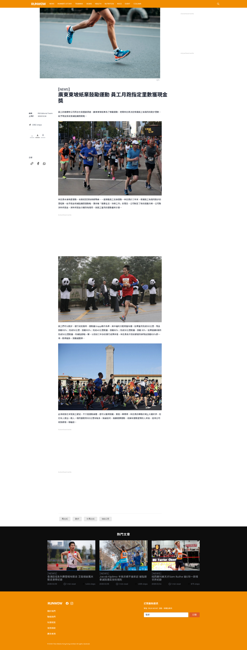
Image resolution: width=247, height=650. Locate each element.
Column (137, 3)
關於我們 (51, 611)
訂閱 (194, 614)
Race (119, 3)
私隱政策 (51, 622)
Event (127, 3)
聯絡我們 (51, 616)
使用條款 (51, 628)
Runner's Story (65, 3)
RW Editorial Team (45, 113)
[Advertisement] (110, 234)
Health (98, 3)
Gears (89, 3)
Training (79, 3)
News (51, 3)
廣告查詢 (51, 633)
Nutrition (109, 3)
